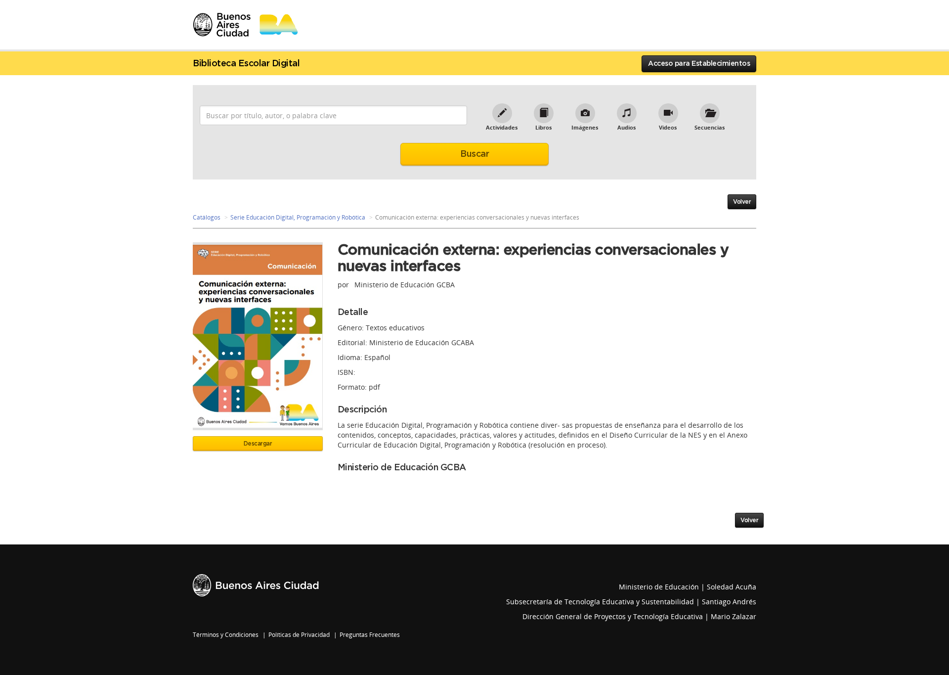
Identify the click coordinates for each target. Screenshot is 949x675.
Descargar (258, 444)
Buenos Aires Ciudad (256, 585)
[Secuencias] (709, 108)
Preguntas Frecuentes (370, 634)
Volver (742, 202)
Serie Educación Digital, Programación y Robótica (297, 217)
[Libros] (543, 108)
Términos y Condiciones (226, 634)
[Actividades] (501, 108)
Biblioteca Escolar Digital (246, 63)
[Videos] (668, 108)
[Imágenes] (584, 108)
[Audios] (626, 108)
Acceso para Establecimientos (699, 63)
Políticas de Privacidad (299, 634)
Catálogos (206, 217)
